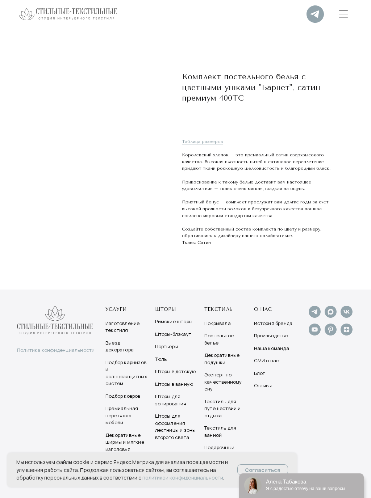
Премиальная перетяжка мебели (121, 415)
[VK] (347, 316)
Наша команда (271, 348)
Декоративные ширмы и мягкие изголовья (124, 442)
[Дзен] (347, 333)
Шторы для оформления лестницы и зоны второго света (175, 426)
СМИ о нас (266, 360)
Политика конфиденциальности (56, 350)
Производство (271, 335)
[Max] (331, 316)
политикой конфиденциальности (182, 477)
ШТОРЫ (165, 309)
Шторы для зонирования (171, 400)
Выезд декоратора (119, 346)
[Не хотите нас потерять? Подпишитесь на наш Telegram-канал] (315, 14)
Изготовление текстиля (122, 327)
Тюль (161, 359)
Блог (259, 373)
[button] (343, 14)
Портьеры (166, 346)
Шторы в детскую (175, 371)
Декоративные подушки (221, 359)
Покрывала (217, 323)
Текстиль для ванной (220, 431)
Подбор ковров (123, 396)
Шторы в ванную (174, 384)
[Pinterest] (331, 333)
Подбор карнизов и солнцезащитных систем (126, 373)
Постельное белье (219, 339)
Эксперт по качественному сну (223, 381)
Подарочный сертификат (219, 451)
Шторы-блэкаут (173, 334)
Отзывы (263, 385)
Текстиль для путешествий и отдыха (222, 408)
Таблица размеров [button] (202, 141)
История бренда (273, 323)
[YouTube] (315, 333)
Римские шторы (174, 321)
